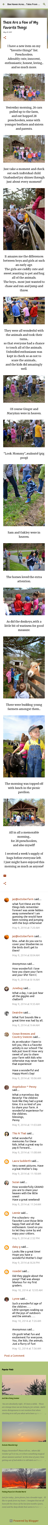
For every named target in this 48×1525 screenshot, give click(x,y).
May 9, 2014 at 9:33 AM (26, 1004)
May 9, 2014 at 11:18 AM (26, 1173)
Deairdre (17, 1012)
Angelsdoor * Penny (24, 1086)
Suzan (15, 1182)
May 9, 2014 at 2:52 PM (26, 1238)
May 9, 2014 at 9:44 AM (26, 1025)
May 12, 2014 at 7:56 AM (26, 1348)
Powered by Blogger (26, 1520)
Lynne (15, 1298)
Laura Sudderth (21, 1160)
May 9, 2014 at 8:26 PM (26, 1262)
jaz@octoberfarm (23, 899)
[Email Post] (4, 874)
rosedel (16, 1271)
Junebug (17, 988)
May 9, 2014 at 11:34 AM (26, 1204)
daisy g (16, 1246)
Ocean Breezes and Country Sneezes (23, 1035)
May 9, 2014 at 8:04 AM (26, 955)
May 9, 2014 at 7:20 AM (26, 927)
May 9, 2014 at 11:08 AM (26, 1152)
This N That (19, 1133)
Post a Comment (14, 1355)
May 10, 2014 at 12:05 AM (27, 1290)
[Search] (44, 4)
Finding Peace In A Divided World (14, 1492)
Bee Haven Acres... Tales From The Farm (27, 4)
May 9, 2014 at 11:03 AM (26, 1124)
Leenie (16, 1212)
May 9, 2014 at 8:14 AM (26, 979)
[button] (4, 38)
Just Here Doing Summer (10, 1398)
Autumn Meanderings (10, 1445)
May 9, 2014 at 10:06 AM (26, 1078)
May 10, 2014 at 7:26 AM (26, 1320)
